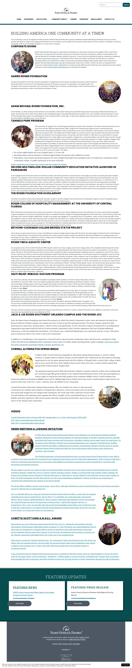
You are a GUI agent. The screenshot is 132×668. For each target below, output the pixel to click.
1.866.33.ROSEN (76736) (77, 640)
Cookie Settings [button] (115, 665)
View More (20, 603)
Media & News (96, 19)
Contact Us (109, 19)
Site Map (77, 644)
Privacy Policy (67, 644)
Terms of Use (57, 644)
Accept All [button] (125, 665)
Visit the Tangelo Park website (56, 164)
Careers (73, 19)
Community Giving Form (50, 58)
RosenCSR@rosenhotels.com (58, 67)
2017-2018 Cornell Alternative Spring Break (27, 420)
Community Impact (59, 19)
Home (19, 19)
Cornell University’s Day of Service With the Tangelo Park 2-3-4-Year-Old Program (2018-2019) (49, 417)
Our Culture (41, 19)
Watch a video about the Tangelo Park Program (28, 164)
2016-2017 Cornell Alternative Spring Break (27, 423)
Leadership (83, 19)
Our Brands (28, 19)
